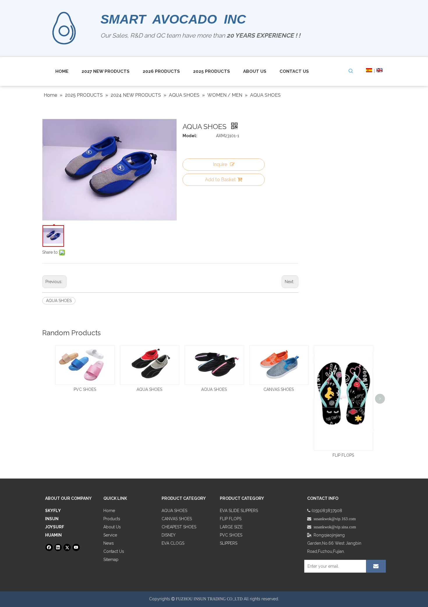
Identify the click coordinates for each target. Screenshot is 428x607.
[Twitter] (67, 547)
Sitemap (111, 559)
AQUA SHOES (59, 300)
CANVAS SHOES (278, 389)
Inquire (220, 164)
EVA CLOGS (173, 543)
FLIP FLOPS (343, 455)
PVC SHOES (85, 389)
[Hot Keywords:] (350, 71)
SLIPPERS (228, 543)
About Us (112, 527)
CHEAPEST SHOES (179, 527)
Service (110, 535)
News (108, 543)
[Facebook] (49, 547)
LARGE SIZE (231, 527)
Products (111, 518)
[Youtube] (76, 547)
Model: (190, 135)
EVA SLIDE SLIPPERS (239, 510)
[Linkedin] (58, 547)
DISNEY (169, 535)
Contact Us (113, 551)
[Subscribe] (376, 566)
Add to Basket (220, 179)
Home (109, 510)
